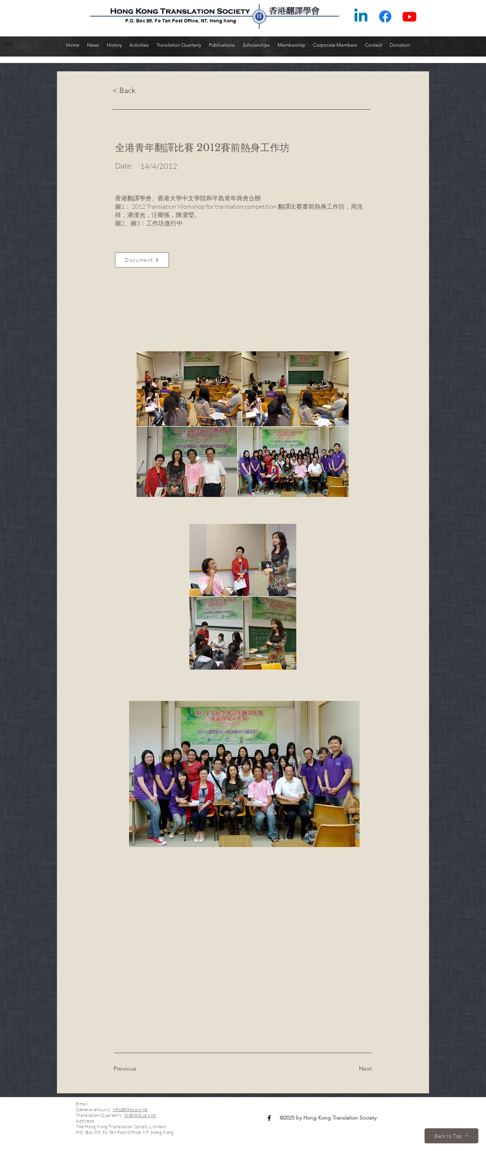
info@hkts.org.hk (130, 1109)
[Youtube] (409, 16)
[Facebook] (385, 16)
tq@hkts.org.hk (140, 1115)
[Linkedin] (361, 16)
